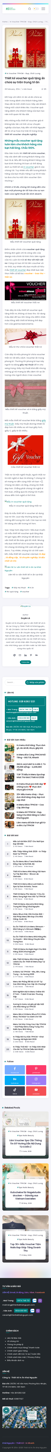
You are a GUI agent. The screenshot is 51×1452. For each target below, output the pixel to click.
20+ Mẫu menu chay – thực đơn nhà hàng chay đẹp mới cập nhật (31, 797)
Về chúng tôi (13, 1341)
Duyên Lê (25, 618)
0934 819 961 (24, 718)
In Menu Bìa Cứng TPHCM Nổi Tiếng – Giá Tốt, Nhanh (31, 756)
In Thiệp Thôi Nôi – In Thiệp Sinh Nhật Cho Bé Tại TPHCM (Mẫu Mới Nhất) (29, 1048)
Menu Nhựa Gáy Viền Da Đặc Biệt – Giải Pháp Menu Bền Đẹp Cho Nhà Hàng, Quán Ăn (28, 916)
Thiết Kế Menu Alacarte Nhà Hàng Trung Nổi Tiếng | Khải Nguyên (28, 905)
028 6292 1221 (27, 701)
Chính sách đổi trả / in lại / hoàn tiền (23, 1354)
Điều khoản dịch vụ (15, 1360)
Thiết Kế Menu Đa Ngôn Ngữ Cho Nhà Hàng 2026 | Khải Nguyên (29, 950)
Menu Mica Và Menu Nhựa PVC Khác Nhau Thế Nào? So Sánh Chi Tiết (29, 1015)
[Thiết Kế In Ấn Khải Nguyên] (11, 8)
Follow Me (25, 662)
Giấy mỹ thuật (20, 588)
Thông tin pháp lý (15, 1344)
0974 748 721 (25, 709)
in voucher (28, 167)
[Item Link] (9, 748)
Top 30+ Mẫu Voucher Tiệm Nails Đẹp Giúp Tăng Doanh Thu (25, 1247)
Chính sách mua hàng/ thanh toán (23, 1347)
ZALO (35, 709)
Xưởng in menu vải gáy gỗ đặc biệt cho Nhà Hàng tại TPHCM (28, 1005)
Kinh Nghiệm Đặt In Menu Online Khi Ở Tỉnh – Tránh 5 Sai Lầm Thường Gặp (29, 994)
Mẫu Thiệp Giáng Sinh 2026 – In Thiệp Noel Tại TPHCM (29, 852)
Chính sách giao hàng (17, 1351)
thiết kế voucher (18, 270)
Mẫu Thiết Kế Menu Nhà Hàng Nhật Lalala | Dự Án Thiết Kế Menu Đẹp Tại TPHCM (29, 961)
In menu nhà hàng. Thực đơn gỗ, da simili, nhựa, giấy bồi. (31, 746)
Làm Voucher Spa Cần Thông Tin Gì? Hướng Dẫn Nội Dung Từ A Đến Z (25, 1143)
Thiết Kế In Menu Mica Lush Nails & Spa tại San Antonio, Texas (28, 885)
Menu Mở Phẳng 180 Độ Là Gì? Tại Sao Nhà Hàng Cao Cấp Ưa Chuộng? (29, 982)
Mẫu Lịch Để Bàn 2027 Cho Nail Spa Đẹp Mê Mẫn (28, 842)
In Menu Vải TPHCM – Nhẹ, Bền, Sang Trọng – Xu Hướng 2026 (29, 972)
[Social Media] (15, 1070)
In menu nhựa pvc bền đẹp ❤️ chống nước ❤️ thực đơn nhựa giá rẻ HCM (31, 787)
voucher (25, 592)
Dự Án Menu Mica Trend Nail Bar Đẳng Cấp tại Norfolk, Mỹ (27, 862)
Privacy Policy (34, 1357)
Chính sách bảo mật (16, 1357)
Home (4, 22)
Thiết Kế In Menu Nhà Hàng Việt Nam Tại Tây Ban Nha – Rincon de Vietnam (29, 874)
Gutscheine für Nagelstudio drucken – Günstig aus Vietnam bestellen (25, 1195)
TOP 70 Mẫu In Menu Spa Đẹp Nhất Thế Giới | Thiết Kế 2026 (31, 776)
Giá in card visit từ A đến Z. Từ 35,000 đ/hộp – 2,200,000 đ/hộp (31, 767)
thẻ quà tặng (12, 592)
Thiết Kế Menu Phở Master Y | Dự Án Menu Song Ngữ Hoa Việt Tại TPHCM (29, 895)
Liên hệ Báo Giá (14, 1338)
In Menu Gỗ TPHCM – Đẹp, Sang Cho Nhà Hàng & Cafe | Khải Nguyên (31, 815)
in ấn (32, 588)
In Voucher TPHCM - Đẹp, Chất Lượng (26, 22)
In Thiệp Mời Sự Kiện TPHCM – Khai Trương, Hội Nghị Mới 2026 (28, 1038)
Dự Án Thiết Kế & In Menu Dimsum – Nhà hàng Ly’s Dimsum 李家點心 (29, 927)
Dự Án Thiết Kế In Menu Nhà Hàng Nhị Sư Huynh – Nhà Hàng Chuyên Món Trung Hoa (29, 939)
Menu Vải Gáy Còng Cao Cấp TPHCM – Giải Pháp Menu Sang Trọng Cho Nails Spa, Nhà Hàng (29, 1026)
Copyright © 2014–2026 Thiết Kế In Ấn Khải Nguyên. (24, 1447)
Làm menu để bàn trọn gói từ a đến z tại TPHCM (31, 824)
